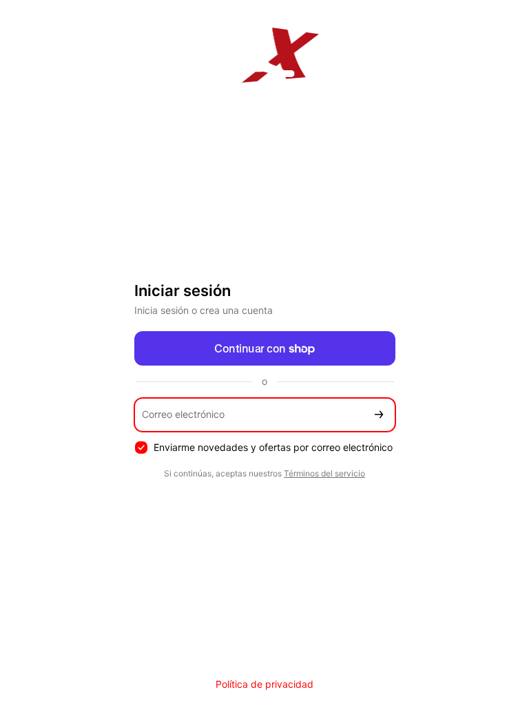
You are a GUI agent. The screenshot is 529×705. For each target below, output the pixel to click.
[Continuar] (379, 415)
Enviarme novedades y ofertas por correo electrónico (273, 447)
